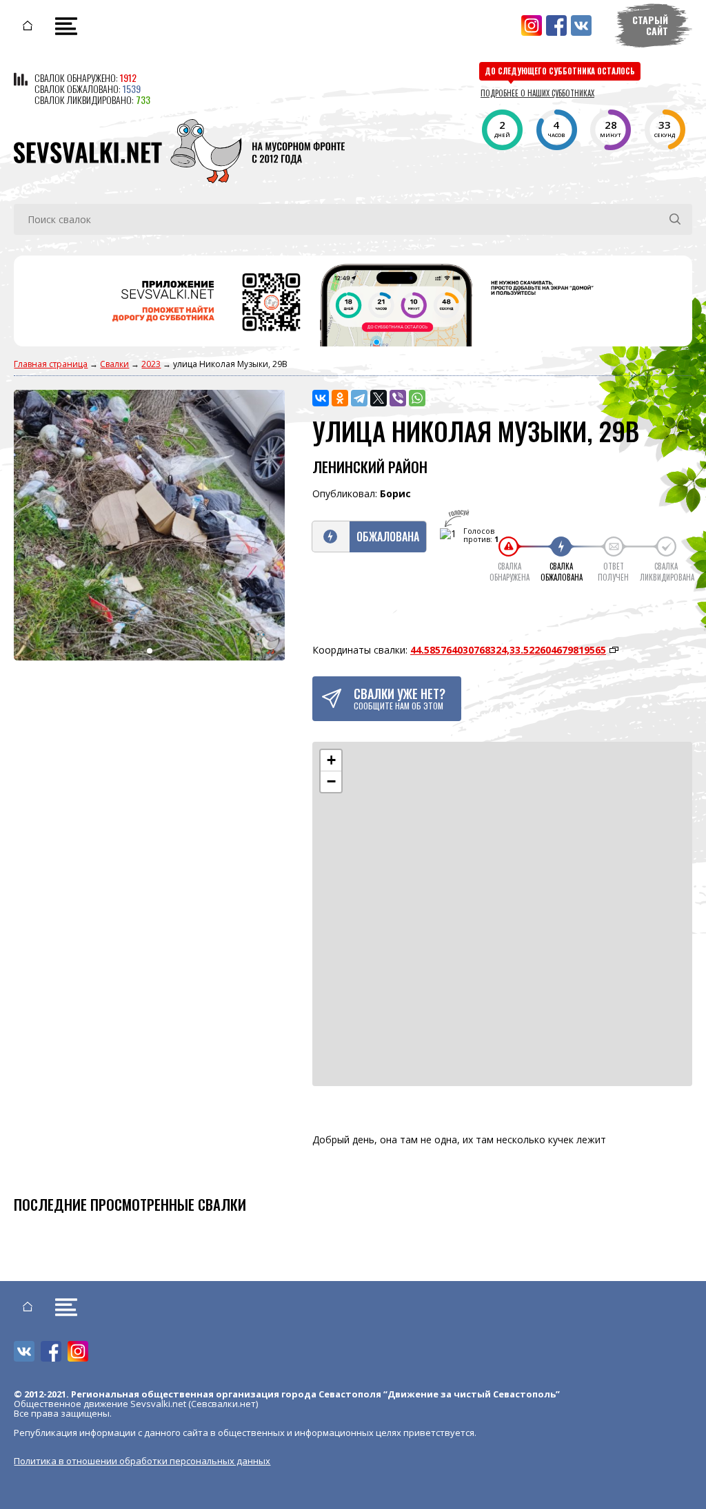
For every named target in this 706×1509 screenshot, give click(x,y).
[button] (331, 760)
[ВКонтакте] (320, 398)
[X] (378, 398)
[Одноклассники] (340, 398)
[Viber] (398, 398)
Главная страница (51, 364)
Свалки (114, 364)
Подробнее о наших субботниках (537, 92)
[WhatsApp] (417, 398)
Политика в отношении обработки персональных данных (142, 1461)
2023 (151, 364)
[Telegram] (359, 398)
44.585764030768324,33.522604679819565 (508, 649)
